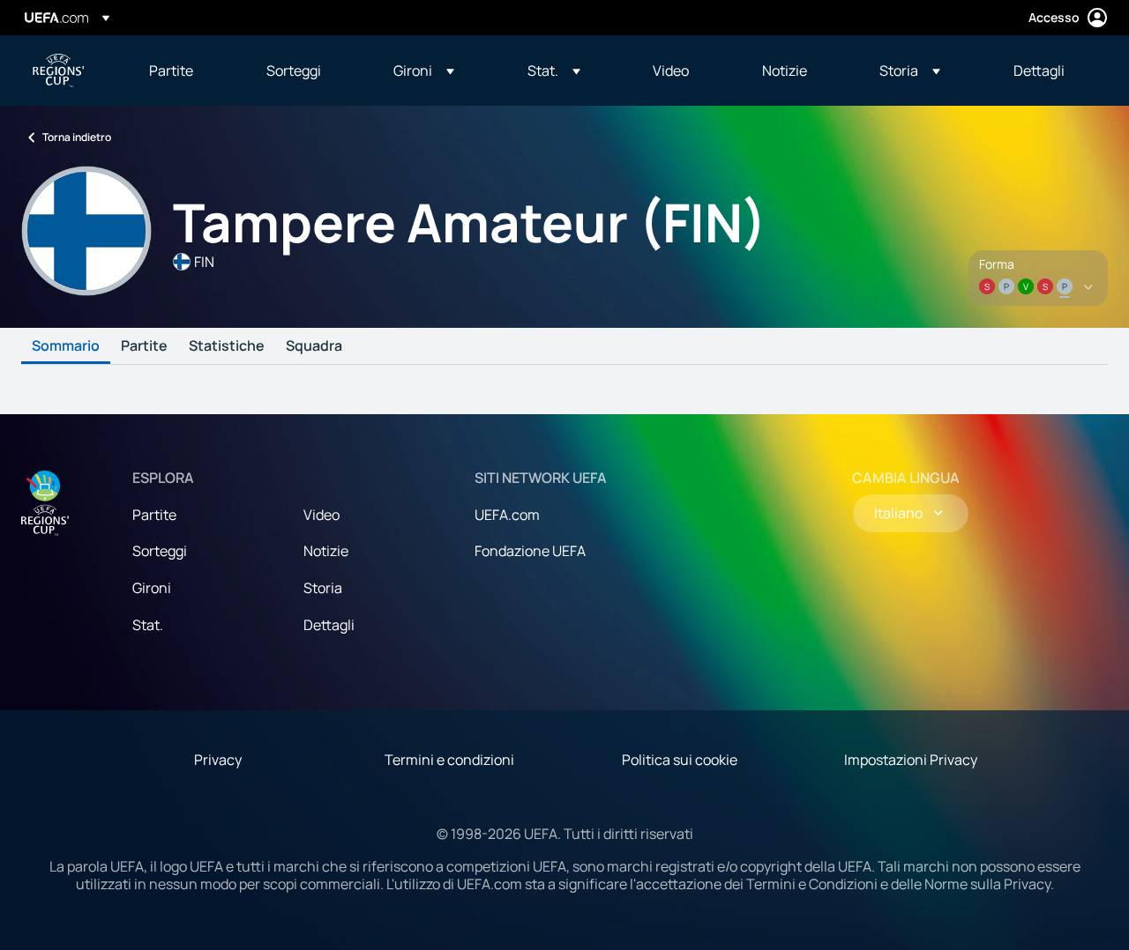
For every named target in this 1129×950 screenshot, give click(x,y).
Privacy (218, 759)
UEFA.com (507, 514)
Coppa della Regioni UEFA (58, 70)
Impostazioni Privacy (910, 759)
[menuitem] (186, 70)
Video (321, 514)
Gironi (151, 587)
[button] (424, 70)
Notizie (325, 550)
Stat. (147, 625)
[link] (171, 70)
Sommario (66, 346)
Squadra (314, 346)
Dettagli (329, 625)
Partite (144, 346)
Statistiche (227, 346)
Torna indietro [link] (76, 137)
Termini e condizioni (449, 759)
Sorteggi (159, 550)
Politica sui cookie (679, 759)
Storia (322, 587)
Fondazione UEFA (530, 550)
